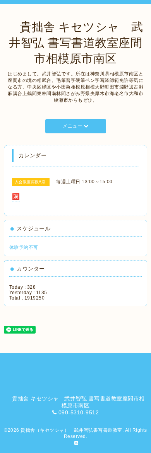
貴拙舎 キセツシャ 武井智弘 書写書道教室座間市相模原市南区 (75, 42)
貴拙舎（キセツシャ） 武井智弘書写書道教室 (71, 430)
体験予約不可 (23, 247)
